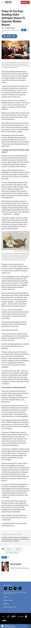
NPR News (18, 548)
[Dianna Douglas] (5, 566)
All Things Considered (12, 552)
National (9, 548)
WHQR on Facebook (8, 600)
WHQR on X (6, 603)
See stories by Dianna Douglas (19, 568)
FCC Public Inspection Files (9, 607)
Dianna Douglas (11, 28)
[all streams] (29, 626)
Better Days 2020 (19, 140)
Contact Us (6, 596)
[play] (2, 626)
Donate (26, 2)
